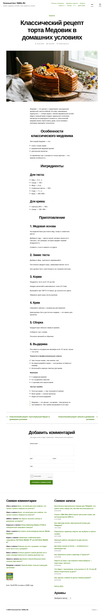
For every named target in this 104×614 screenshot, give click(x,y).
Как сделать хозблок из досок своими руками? (72, 577)
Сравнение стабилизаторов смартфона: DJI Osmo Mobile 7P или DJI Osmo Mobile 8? (27, 539)
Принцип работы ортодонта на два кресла (71, 540)
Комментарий (34, 443)
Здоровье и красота (72, 3)
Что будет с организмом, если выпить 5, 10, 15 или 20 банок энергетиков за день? (75, 570)
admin (42, 44)
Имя (31, 458)
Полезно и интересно (57, 3)
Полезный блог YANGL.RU (14, 3)
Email (54, 458)
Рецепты (82, 3)
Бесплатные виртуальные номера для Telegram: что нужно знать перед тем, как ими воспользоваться (75, 507)
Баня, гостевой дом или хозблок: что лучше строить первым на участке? (26, 507)
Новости (61, 5)
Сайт (31, 466)
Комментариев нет (64, 44)
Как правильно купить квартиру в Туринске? (72, 554)
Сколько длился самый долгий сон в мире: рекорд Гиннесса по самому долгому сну (26, 553)
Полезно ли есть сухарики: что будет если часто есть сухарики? (26, 547)
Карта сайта (81, 5)
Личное (69, 5)
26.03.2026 (51, 44)
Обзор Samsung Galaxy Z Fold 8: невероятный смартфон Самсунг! (26, 526)
